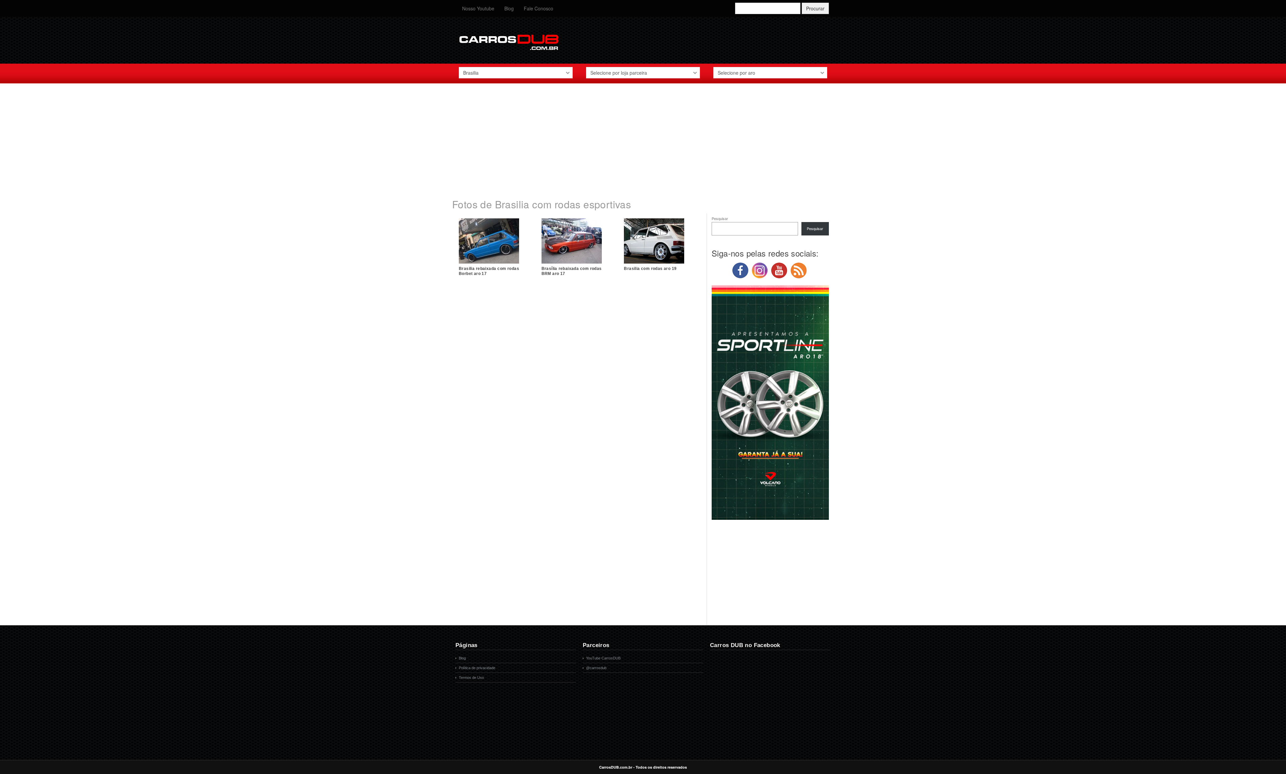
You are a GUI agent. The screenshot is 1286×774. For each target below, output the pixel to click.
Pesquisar (720, 218)
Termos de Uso (471, 678)
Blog (509, 8)
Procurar (815, 8)
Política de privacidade (477, 668)
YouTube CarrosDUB (603, 658)
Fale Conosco (538, 8)
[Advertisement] (643, 137)
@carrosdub (596, 668)
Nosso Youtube (478, 8)
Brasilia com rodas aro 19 (650, 268)
